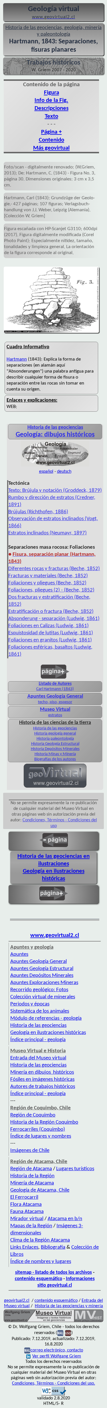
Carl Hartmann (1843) (55, 689)
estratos (55, 715)
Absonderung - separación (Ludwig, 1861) (54, 618)
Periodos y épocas (29, 1004)
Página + (51, 132)
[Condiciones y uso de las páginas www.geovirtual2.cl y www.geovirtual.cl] (68, 1333)
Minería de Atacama (32, 1183)
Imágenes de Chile (29, 1150)
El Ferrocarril (24, 1197)
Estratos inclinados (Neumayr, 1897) (47, 533)
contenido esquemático (38, 1278)
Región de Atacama (31, 1169)
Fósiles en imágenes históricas (42, 1079)
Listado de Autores (55, 684)
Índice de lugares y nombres (40, 1136)
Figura (51, 93)
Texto (51, 116)
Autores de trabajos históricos (42, 1086)
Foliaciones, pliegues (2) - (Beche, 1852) (51, 590)
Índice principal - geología (38, 1040)
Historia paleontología (55, 739)
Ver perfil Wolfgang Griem (56, 1356)
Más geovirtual (51, 148)
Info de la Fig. (51, 100)
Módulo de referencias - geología (46, 1018)
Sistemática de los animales (39, 1011)
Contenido (51, 140)
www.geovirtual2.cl (54, 935)
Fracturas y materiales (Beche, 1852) (48, 576)
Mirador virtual (26, 1219)
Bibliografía (53, 1247)
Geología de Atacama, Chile (39, 1190)
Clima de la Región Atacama (40, 1240)
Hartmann (17, 359)
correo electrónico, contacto (57, 1350)
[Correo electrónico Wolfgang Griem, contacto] (60, 1333)
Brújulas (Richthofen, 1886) (38, 512)
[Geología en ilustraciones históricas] (55, 466)
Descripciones (51, 108)
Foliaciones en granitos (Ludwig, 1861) (50, 640)
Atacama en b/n (65, 1219)
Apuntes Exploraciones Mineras (44, 982)
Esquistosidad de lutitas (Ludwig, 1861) (50, 633)
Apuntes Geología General (55, 696)
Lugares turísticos (75, 1169)
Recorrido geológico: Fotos (39, 990)
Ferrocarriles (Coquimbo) (37, 1129)
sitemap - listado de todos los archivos (53, 1272)
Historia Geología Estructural (55, 744)
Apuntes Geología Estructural (41, 968)
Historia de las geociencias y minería (69, 1306)
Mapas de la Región (31, 1226)
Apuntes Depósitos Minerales (41, 975)
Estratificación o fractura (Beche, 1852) (51, 611)
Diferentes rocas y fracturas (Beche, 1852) (54, 569)
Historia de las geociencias (55, 728)
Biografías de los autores (55, 759)
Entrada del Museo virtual (38, 1058)
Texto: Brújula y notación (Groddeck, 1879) (55, 490)
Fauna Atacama (27, 1211)
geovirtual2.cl (16, 1300)
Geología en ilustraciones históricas (48, 1032)
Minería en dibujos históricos (42, 1072)
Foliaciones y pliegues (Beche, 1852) (47, 583)
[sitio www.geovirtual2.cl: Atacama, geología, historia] (55, 787)
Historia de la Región (32, 1176)
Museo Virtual (55, 709)
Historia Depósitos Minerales (55, 749)
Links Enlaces (24, 1247)
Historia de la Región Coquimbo (44, 1122)
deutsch (64, 471)
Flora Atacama (26, 1204)
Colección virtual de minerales (42, 997)
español (46, 471)
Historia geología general (55, 733)
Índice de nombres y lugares (40, 1261)
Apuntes (19, 954)
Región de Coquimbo (32, 1115)
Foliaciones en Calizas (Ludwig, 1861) (48, 626)
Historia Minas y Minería (55, 754)
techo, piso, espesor (55, 702)
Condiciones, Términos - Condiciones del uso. (53, 1383)
